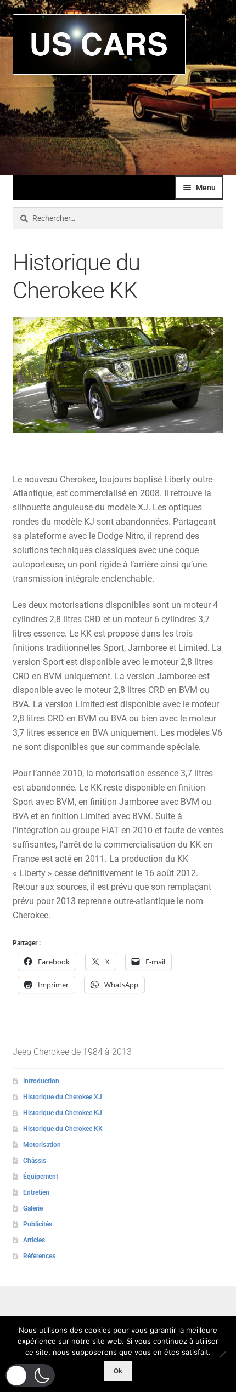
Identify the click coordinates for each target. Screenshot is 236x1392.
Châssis (34, 1160)
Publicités (37, 1224)
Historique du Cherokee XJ (62, 1097)
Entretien (36, 1192)
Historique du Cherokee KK (63, 1129)
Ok (118, 1371)
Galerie (33, 1208)
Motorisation (42, 1145)
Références (39, 1256)
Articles (34, 1240)
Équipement (40, 1176)
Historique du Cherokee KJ (62, 1113)
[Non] (222, 1354)
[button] (30, 1375)
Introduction (41, 1081)
